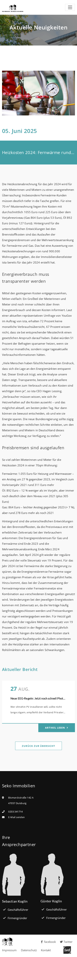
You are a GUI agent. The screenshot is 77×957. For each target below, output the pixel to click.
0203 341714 (15, 811)
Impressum (9, 950)
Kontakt (46, 950)
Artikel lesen (55, 727)
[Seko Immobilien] (19, 941)
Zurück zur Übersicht (38, 746)
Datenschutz (29, 950)
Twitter (68, 942)
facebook (50, 942)
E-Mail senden (16, 817)
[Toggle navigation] (70, 7)
